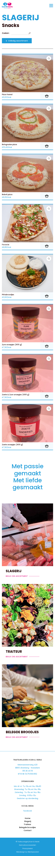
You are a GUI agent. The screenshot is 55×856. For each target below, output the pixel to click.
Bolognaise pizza (9, 144)
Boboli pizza (7, 194)
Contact (27, 830)
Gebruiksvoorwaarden (27, 845)
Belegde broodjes (22, 732)
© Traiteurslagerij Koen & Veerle (27, 842)
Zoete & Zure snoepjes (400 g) (15, 395)
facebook (27, 811)
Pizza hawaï (7, 94)
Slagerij (13, 571)
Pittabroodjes (8, 295)
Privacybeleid (27, 848)
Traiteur (14, 651)
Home (27, 818)
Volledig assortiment (18, 40)
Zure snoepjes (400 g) (12, 345)
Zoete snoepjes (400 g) (12, 445)
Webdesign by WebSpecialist (27, 852)
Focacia (5, 245)
